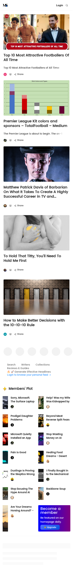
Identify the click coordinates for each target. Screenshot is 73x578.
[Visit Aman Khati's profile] (5, 74)
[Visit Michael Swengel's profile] (12, 406)
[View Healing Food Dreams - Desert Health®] (41, 457)
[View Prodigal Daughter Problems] (5, 420)
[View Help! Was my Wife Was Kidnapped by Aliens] (41, 402)
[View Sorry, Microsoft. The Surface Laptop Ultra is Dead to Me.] (5, 402)
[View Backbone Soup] (41, 493)
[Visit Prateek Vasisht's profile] (5, 140)
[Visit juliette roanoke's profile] (12, 424)
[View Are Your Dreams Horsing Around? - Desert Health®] (5, 518)
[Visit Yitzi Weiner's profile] (5, 205)
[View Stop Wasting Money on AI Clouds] (41, 439)
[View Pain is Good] (5, 457)
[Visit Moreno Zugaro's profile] (5, 334)
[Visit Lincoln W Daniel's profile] (47, 424)
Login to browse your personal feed (27, 374)
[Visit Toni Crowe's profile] (5, 270)
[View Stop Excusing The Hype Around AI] (5, 493)
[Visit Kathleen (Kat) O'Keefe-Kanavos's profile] (47, 461)
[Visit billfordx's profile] (47, 406)
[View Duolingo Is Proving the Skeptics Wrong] (5, 475)
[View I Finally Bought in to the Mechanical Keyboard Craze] (41, 475)
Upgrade (51, 527)
